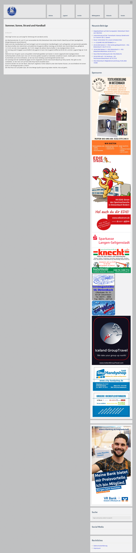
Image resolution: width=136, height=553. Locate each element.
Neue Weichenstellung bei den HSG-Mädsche (108, 54)
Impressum (97, 548)
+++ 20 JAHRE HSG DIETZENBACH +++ (105, 42)
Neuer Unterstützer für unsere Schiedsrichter (108, 40)
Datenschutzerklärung (100, 546)
